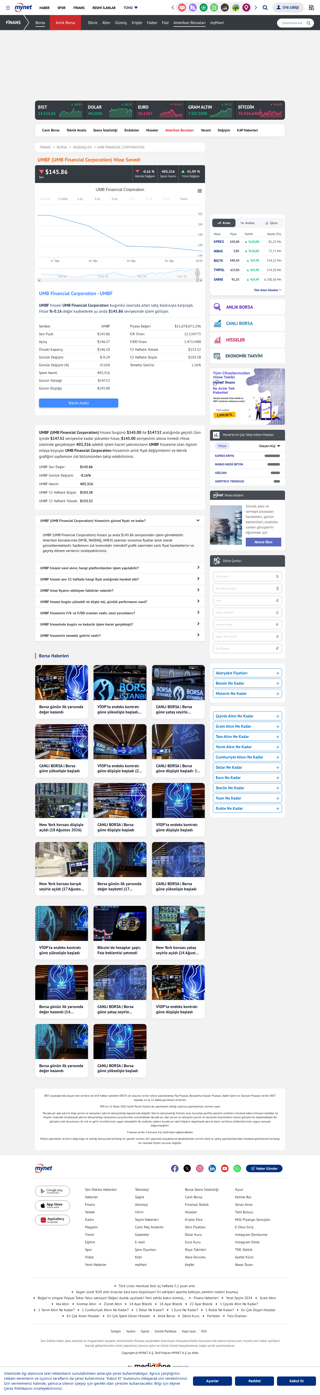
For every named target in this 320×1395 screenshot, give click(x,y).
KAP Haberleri (247, 130)
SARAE (218, 279)
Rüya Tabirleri (195, 1249)
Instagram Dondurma (251, 1234)
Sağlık (139, 1197)
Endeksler (131, 130)
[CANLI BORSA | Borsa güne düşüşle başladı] (120, 800)
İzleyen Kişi (267, 446)
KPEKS (219, 242)
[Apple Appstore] (52, 1205)
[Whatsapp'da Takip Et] (237, 1168)
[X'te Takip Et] (187, 1168)
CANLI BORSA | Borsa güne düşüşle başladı (116, 827)
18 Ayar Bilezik (171, 1304)
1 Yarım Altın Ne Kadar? (56, 1310)
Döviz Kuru (191, 1316)
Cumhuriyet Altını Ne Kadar (239, 756)
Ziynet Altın (113, 1304)
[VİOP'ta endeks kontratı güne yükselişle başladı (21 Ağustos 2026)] (120, 682)
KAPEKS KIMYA (224, 456)
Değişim (224, 130)
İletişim (116, 1331)
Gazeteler (142, 1234)
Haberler (91, 1197)
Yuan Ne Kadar (228, 798)
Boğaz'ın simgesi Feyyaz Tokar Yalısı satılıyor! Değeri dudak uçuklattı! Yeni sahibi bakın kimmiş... (112, 1298)
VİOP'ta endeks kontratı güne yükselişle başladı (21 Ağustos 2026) (118, 709)
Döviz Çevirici (232, 561)
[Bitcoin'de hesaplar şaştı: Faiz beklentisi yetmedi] (120, 923)
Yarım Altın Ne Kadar (234, 746)
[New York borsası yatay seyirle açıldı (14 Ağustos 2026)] (178, 923)
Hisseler (152, 130)
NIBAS (218, 251)
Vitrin (139, 1212)
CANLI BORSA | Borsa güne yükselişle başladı (59, 768)
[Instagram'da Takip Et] (200, 1168)
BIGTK (218, 261)
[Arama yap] (265, 7)
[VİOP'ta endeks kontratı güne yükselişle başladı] (61, 923)
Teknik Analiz (76, 130)
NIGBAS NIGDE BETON (229, 464)
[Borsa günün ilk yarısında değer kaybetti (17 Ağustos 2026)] (120, 859)
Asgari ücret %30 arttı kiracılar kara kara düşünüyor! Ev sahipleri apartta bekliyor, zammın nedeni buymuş (157, 1292)
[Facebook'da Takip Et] (174, 1168)
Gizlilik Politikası (165, 1331)
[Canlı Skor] (203, 7)
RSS (204, 1331)
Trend (89, 1234)
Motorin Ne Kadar (231, 693)
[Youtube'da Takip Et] (224, 1168)
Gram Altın (268, 1298)
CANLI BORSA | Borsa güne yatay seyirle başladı (174, 709)
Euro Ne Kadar (228, 777)
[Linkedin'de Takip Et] (212, 1168)
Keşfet (189, 1264)
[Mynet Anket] (182, 7)
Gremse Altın (86, 1304)
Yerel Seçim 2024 (239, 1298)
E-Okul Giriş (244, 1227)
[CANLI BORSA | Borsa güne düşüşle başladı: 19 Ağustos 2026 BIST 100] (178, 741)
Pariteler (213, 1316)
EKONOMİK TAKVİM (244, 356)
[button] (8, 8)
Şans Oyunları (145, 1249)
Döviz (93, 22)
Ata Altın (62, 1304)
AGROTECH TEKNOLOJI (229, 481)
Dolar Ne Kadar (229, 767)
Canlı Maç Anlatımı (149, 1227)
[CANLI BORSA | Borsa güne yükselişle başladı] (61, 741)
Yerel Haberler (95, 1264)
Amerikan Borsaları (190, 22)
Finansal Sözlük (197, 1204)
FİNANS (13, 22)
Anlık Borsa (65, 22)
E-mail (140, 1242)
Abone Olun (263, 542)
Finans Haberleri (206, 1298)
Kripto (137, 22)
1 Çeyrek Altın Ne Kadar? (239, 1304)
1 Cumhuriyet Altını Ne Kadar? (105, 1310)
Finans (90, 1204)
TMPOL (219, 270)
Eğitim (90, 1242)
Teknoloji (142, 1189)
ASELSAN (220, 473)
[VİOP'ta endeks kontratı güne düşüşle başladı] (178, 800)
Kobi (138, 1257)
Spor (88, 1249)
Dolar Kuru (193, 1234)
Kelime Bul (243, 1197)
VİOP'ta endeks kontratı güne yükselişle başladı (60, 950)
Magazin (91, 1227)
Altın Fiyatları (195, 1227)
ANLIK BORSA (239, 307)
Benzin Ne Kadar (230, 683)
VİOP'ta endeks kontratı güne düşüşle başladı (177, 827)
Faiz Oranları (237, 1316)
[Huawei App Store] (52, 1220)
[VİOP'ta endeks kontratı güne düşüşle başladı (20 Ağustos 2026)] (120, 741)
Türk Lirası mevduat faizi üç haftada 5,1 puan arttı (157, 1286)
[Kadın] (246, 7)
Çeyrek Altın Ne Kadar (235, 715)
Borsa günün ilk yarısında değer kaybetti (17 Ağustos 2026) (120, 886)
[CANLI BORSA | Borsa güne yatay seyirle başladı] (178, 682)
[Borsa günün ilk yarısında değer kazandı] (61, 682)
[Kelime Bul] (214, 7)
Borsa (40, 22)
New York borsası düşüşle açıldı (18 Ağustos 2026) (61, 827)
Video (89, 1257)
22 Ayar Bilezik (201, 1304)
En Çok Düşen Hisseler (258, 1310)
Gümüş (121, 22)
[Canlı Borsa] (225, 7)
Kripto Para (193, 1219)
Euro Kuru (193, 1242)
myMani (217, 22)
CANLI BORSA (239, 323)
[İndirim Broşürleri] (193, 7)
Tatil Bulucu (244, 1212)
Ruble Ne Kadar (229, 808)
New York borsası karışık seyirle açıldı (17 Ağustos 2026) (60, 886)
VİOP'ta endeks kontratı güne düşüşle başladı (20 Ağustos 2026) (119, 768)
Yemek (90, 1212)
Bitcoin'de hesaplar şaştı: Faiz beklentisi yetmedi (119, 950)
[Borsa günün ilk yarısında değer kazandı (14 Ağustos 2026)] (61, 982)
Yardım (131, 1331)
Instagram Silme (247, 1242)
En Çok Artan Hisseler (83, 1316)
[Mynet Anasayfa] (23, 6)
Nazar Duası (244, 1264)
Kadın (89, 1219)
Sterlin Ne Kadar (230, 787)
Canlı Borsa (51, 130)
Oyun (239, 1189)
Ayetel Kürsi (244, 1257)
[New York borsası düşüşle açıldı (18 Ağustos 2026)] (61, 800)
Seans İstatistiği (105, 130)
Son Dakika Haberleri (101, 1189)
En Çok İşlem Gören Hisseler (128, 1316)
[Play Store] (52, 1191)
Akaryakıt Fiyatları (232, 672)
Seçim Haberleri (147, 1219)
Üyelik (145, 1331)
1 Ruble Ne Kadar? (220, 1310)
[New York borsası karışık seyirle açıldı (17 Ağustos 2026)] (61, 859)
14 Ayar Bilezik (140, 1304)
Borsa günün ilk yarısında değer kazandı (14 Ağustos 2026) (61, 1009)
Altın (106, 22)
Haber (152, 22)
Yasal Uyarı (189, 1331)
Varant (206, 130)
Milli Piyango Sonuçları (252, 1219)
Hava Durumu (195, 1257)
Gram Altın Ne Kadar (233, 726)
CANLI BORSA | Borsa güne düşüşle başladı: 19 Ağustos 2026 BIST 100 (177, 768)
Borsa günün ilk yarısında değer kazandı (61, 709)
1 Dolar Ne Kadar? (150, 1310)
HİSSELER (235, 340)
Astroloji (141, 1204)
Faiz (165, 22)
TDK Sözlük (243, 1249)
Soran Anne (243, 1204)
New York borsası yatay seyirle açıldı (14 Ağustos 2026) (178, 950)
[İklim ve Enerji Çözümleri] (235, 7)
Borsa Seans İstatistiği (202, 1189)
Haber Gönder (267, 1168)
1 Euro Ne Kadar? (184, 1310)
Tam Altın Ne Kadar (232, 736)
